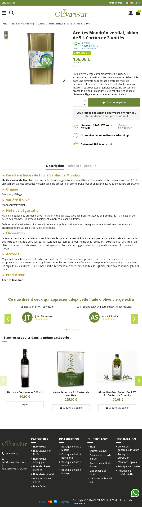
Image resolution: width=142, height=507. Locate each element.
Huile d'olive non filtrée (42, 452)
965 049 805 (13, 453)
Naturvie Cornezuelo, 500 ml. (25, 392)
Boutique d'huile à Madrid (71, 448)
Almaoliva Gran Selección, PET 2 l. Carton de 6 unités (117, 394)
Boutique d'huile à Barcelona (71, 456)
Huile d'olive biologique (39, 460)
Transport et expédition (125, 456)
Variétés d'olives (99, 451)
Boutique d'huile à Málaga (71, 471)
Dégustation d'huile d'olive (100, 457)
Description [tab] (55, 166)
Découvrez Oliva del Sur (101, 480)
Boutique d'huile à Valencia (71, 463)
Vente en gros (115, 2)
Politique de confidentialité (126, 472)
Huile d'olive (39, 446)
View (25, 404)
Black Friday (40, 486)
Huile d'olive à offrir (44, 474)
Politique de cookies (129, 466)
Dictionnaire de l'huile (98, 472)
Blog (92, 446)
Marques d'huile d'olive (42, 480)
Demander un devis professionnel (106, 116)
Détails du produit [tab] (82, 166)
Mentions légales (127, 462)
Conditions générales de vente (128, 448)
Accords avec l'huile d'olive (100, 464)
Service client (8, 2)
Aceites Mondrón (12, 280)
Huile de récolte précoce (42, 468)
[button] (64, 330)
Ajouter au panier (116, 102)
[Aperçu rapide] (25, 387)
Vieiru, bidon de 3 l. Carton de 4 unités (71, 394)
